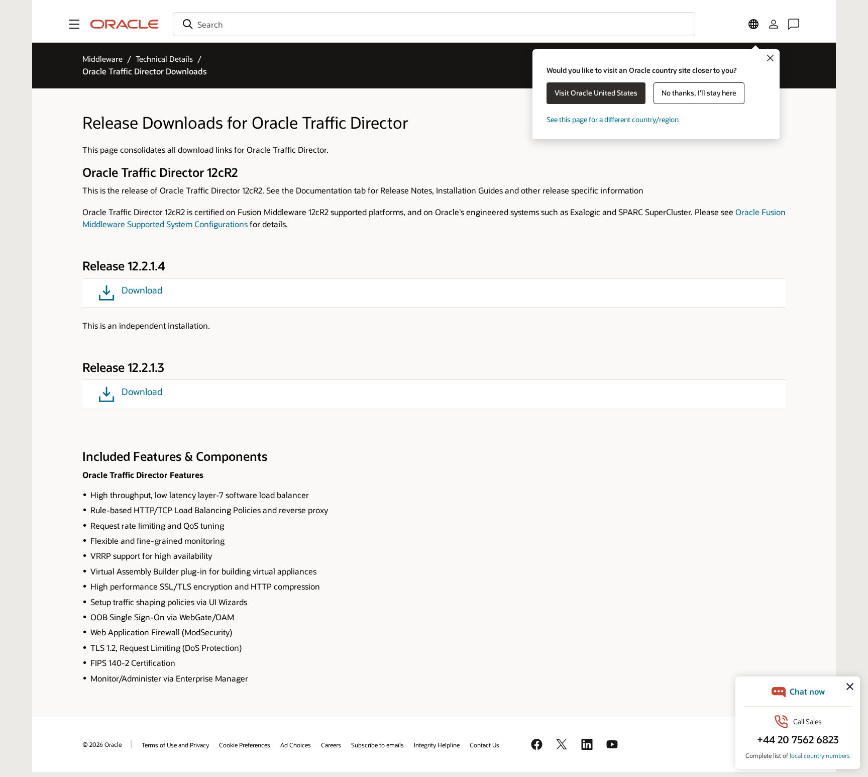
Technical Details (164, 59)
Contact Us (484, 745)
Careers (331, 745)
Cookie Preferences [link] (244, 745)
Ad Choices (295, 745)
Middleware (102, 59)
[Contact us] (794, 24)
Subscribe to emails (377, 745)
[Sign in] (774, 24)
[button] (74, 24)
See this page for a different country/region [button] (613, 119)
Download (142, 290)
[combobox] (434, 24)
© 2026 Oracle (102, 744)
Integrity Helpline (437, 745)
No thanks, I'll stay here (699, 93)
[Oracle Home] (124, 24)
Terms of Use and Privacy (175, 745)
